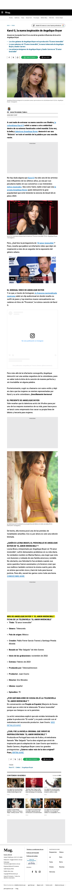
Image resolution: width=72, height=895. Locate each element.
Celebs (18, 767)
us (50, 857)
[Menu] (3, 12)
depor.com (40, 885)
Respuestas (53, 852)
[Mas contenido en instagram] (39, 872)
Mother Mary (44, 17)
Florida (11, 17)
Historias (52, 872)
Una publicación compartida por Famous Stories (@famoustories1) (32, 365)
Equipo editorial (8, 854)
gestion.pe (31, 885)
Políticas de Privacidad (33, 852)
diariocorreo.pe (59, 885)
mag (16, 888)
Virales (51, 867)
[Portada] (8, 853)
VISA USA (51, 17)
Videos (61, 852)
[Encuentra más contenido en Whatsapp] (17, 57)
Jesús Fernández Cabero (18, 112)
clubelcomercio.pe (20, 885)
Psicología (36, 17)
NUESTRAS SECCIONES (54, 849)
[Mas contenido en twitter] (36, 872)
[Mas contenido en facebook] (32, 872)
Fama (51, 862)
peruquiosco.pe (8, 888)
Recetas (61, 867)
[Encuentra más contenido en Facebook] (9, 57)
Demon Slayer (59, 17)
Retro (61, 862)
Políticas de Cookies (32, 856)
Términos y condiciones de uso (35, 849)
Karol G (11, 767)
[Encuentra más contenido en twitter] (13, 57)
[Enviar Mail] (8, 112)
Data (60, 857)
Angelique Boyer (27, 767)
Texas (22, 17)
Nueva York (29, 17)
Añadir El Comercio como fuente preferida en (48, 25)
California (16, 17)
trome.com (49, 885)
